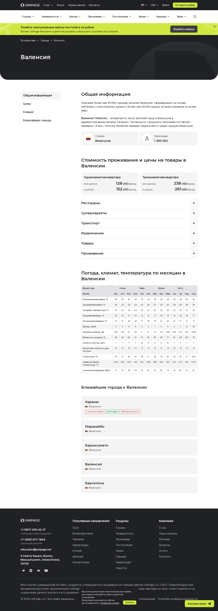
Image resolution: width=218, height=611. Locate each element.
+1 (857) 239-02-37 (33, 529)
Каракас (92, 402)
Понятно (129, 602)
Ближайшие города (37, 120)
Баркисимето (96, 445)
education (36, 549)
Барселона (94, 483)
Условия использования (140, 598)
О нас (47, 5)
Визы (180, 16)
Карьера (161, 16)
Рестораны (90, 203)
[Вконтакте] (38, 570)
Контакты (94, 5)
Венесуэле (164, 118)
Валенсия (93, 464)
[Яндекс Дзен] (30, 570)
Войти (165, 5)
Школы (73, 16)
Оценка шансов (76, 5)
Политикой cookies (110, 603)
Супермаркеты (94, 213)
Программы (95, 16)
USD (153, 5)
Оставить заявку (185, 5)
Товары (87, 243)
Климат (28, 112)
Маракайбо (94, 426)
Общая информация (37, 95)
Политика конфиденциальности (177, 598)
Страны (26, 16)
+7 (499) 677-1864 (33, 539)
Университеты (50, 16)
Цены (27, 103)
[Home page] (30, 5)
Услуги (60, 5)
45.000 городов (118, 102)
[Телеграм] (23, 570)
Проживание (92, 253)
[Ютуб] (46, 570)
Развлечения (92, 233)
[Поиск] (194, 16)
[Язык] (144, 5)
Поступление (120, 16)
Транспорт (90, 223)
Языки (142, 16)
